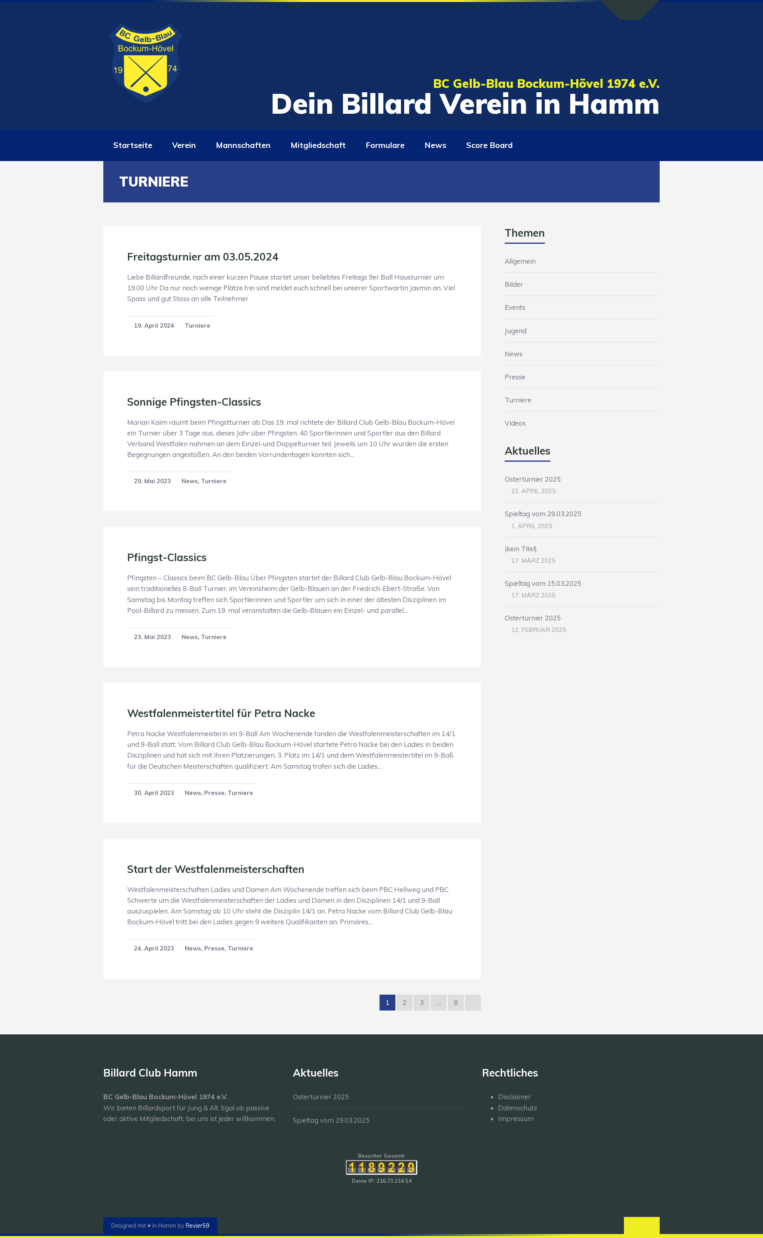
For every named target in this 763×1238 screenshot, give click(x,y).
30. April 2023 (154, 793)
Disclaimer (514, 1096)
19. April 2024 (154, 325)
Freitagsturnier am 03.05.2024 (203, 256)
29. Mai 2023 (152, 481)
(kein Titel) (521, 548)
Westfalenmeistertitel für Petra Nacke (221, 713)
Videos (515, 423)
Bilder (514, 284)
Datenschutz (517, 1108)
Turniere (197, 325)
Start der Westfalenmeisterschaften (215, 869)
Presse (214, 793)
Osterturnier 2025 (533, 479)
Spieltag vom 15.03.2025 (543, 583)
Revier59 (197, 1225)
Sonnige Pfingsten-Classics (194, 401)
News (190, 481)
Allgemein (520, 261)
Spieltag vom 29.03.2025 (543, 513)
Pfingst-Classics (167, 557)
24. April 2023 (154, 948)
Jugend (516, 331)
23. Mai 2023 (152, 637)
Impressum (516, 1118)
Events (515, 307)
